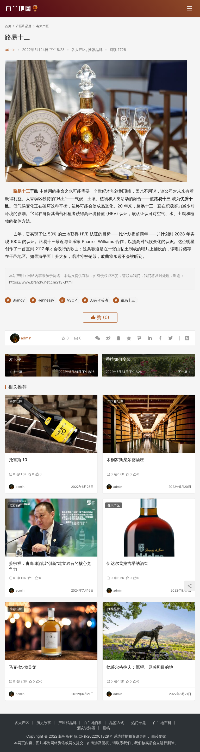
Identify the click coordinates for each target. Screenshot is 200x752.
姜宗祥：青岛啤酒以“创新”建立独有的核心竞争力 (50, 566)
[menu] (189, 8)
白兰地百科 (93, 722)
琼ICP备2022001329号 (93, 736)
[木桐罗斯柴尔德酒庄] (149, 424)
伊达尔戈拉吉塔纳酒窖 (127, 563)
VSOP (72, 300)
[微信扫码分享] (97, 338)
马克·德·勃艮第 (22, 667)
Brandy (18, 300)
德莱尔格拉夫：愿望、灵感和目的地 (140, 667)
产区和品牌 (115, 401)
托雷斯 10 (18, 459)
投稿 (106, 728)
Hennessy (46, 300)
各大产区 (78, 49)
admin (10, 49)
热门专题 (138, 722)
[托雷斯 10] (51, 424)
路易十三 (21, 191)
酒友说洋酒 (86, 728)
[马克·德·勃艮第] (51, 631)
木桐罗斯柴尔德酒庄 (125, 459)
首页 (8, 26)
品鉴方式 (116, 722)
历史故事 (43, 722)
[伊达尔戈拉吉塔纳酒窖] (149, 528)
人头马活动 (99, 300)
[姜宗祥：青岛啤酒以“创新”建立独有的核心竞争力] (51, 528)
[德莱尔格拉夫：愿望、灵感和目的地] (149, 631)
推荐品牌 (95, 49)
